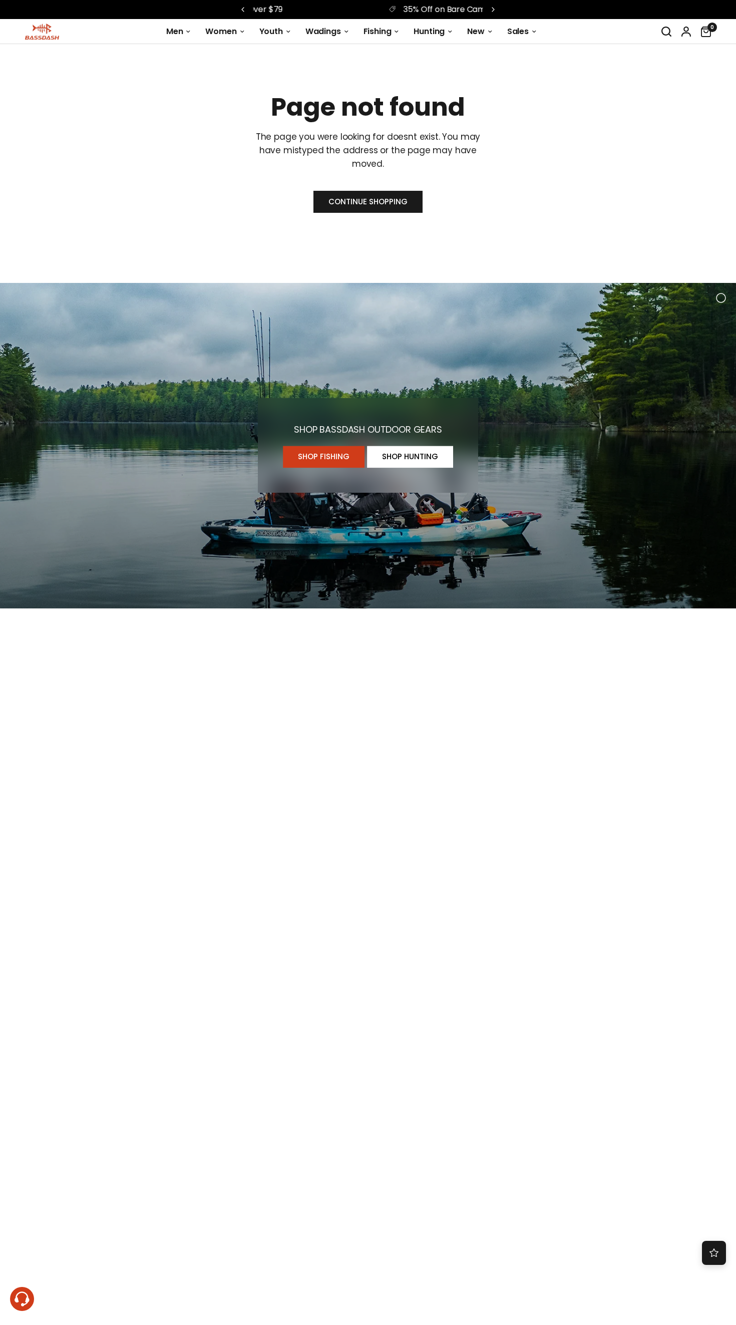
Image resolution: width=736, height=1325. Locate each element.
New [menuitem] (476, 31)
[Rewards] (714, 1253)
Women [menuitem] (220, 31)
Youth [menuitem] (271, 31)
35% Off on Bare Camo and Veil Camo (375, 9)
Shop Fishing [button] (323, 457)
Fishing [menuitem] (377, 31)
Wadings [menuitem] (323, 31)
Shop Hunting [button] (410, 457)
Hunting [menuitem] (429, 31)
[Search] (666, 31)
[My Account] (686, 31)
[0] (703, 31)
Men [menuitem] (174, 31)
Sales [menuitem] (518, 31)
